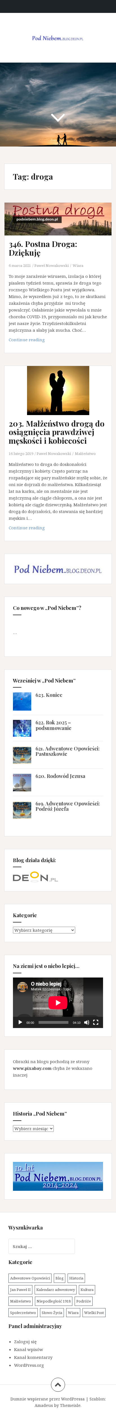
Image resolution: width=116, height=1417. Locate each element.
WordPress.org (29, 1365)
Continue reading (36, 341)
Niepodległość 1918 (54, 1301)
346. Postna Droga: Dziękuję (43, 248)
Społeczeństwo (23, 1312)
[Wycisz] (87, 1022)
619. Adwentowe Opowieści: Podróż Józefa (67, 806)
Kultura (87, 1289)
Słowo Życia (52, 1312)
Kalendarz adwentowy (55, 1289)
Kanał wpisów (28, 1349)
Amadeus (44, 1405)
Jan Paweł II (20, 1289)
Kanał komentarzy (33, 1357)
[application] (58, 1003)
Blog (59, 1278)
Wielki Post (94, 1312)
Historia (76, 1278)
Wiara (78, 265)
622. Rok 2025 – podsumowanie (53, 725)
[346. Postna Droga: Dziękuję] (62, 229)
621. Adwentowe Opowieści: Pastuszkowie (67, 751)
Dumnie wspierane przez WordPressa (47, 1399)
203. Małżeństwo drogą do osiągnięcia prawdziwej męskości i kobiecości (56, 432)
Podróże (83, 1301)
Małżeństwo (85, 453)
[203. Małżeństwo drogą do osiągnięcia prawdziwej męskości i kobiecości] (62, 399)
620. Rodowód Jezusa (60, 776)
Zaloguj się (25, 1341)
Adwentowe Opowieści (30, 1278)
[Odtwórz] (20, 1022)
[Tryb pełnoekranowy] (96, 1022)
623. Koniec (48, 695)
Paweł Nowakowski (51, 265)
